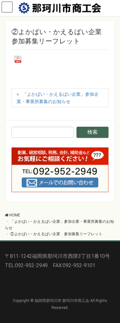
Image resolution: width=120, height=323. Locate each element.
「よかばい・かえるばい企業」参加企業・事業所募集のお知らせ (58, 98)
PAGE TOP (111, 307)
